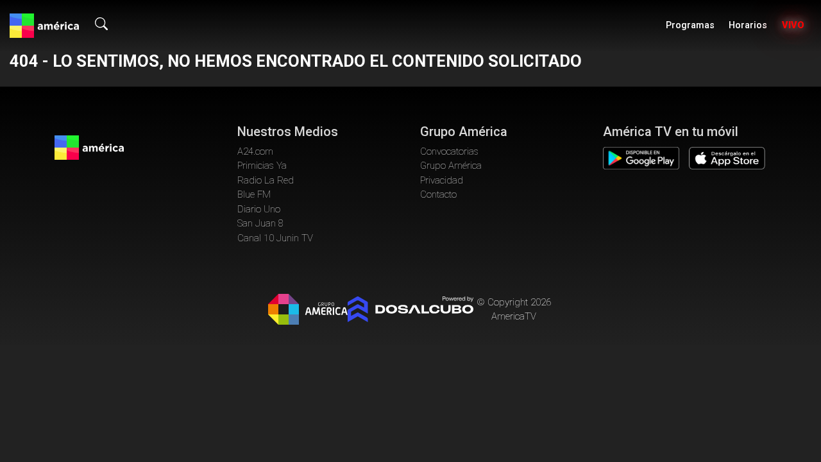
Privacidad (441, 180)
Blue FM (254, 194)
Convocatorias (449, 151)
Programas (690, 25)
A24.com (255, 151)
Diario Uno (258, 209)
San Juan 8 (260, 223)
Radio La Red (265, 180)
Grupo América (451, 165)
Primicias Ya (262, 165)
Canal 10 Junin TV (275, 238)
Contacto (438, 194)
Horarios (748, 25)
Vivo (793, 25)
